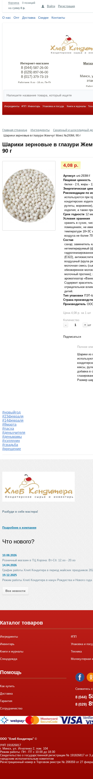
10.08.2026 (9, 555)
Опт (16, 17)
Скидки (43, 17)
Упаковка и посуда (53, 106)
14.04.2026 (9, 565)
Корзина (13, 3)
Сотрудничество (11, 708)
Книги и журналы (76, 106)
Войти (51, 6)
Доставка (28, 17)
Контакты (58, 17)
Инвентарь (34, 106)
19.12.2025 (9, 575)
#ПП (23, 106)
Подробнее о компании (19, 527)
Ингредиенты (11, 106)
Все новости (15, 591)
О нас (6, 17)
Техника (76, 651)
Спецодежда (8, 659)
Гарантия (6, 701)
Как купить (7, 686)
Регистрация (66, 6)
